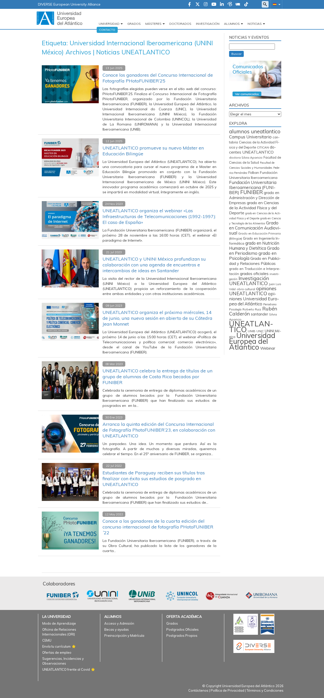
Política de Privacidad (227, 690)
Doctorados (180, 24)
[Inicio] (59, 18)
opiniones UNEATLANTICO (252, 291)
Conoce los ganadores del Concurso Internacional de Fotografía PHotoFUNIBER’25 (158, 78)
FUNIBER (251, 192)
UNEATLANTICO (251, 326)
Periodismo (269, 304)
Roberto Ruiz (251, 309)
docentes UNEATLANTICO (252, 149)
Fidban (253, 172)
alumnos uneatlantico (254, 131)
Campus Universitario (250, 136)
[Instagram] (206, 4)
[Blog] (230, 4)
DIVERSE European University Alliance (69, 4)
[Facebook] (189, 4)
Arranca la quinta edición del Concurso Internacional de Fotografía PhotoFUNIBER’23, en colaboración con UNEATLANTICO (159, 430)
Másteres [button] (153, 24)
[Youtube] (213, 4)
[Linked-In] (222, 4)
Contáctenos (198, 690)
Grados (134, 24)
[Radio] (238, 4)
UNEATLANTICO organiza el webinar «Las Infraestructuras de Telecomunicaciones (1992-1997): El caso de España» (159, 216)
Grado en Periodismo (254, 250)
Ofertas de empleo (56, 652)
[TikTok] (246, 4)
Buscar (236, 54)
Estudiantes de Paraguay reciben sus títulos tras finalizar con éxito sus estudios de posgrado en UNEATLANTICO (154, 478)
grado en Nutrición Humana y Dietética (254, 246)
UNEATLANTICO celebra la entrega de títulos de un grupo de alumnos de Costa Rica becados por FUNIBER (157, 376)
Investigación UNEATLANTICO (249, 280)
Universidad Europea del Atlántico (252, 341)
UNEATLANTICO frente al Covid (66, 669)
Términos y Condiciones (265, 690)
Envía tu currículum (56, 646)
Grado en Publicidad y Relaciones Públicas (255, 261)
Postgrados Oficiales (182, 629)
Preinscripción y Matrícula (124, 635)
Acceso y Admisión (119, 623)
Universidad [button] (109, 24)
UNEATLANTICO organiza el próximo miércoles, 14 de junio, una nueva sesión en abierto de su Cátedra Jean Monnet (157, 318)
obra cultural (246, 289)
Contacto (107, 30)
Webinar (267, 348)
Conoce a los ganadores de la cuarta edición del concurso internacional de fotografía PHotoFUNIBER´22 (158, 527)
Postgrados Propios (181, 635)
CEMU (46, 640)
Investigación (207, 24)
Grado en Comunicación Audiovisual (255, 228)
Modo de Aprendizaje (59, 623)
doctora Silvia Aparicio (245, 157)
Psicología (235, 309)
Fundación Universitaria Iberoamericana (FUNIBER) (252, 187)
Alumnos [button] (232, 24)
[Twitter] (197, 4)
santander (259, 314)
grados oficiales (254, 273)
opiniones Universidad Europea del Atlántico (254, 298)
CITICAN (263, 147)
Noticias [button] (255, 24)
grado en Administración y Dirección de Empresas (254, 197)
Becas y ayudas (116, 629)
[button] (275, 4)
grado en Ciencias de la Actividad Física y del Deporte (254, 207)
